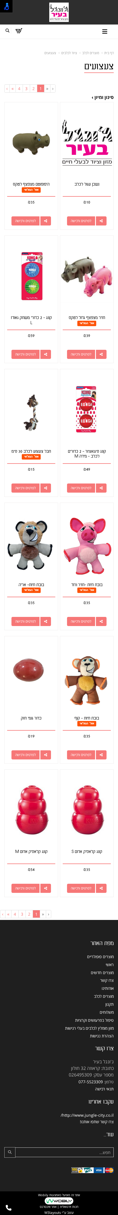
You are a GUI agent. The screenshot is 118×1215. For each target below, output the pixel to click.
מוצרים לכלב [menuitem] (104, 996)
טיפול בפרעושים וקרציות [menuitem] (94, 1020)
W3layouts (52, 1212)
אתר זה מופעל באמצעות (59, 1201)
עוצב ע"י (59, 1212)
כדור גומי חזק (31, 718)
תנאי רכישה (104, 1089)
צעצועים (50, 52)
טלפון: (109, 1081)
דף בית (109, 52)
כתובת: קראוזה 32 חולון (92, 1068)
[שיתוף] (101, 220)
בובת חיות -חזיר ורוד (87, 584)
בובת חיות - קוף (86, 718)
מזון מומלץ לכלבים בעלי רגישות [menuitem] (89, 1028)
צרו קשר (104, 1048)
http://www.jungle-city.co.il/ (87, 1115)
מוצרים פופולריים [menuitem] (100, 956)
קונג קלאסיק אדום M (31, 851)
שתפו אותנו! (89, 1121)
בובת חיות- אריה (31, 584)
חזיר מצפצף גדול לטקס (87, 317)
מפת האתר (102, 943)
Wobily (43, 1195)
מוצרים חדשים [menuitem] (102, 972)
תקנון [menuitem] (109, 1004)
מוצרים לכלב (90, 52)
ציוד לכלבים (69, 52)
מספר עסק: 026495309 (91, 1075)
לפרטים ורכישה (81, 220)
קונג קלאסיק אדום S (87, 851)
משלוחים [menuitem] (107, 1012)
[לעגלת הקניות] (18, 30)
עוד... (109, 1134)
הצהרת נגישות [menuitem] (102, 1036)
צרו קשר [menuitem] (107, 980)
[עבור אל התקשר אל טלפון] (8, 1208)
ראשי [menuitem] (110, 964)
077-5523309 (90, 1081)
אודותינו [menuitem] (108, 988)
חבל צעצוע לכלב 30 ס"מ (31, 451)
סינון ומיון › (103, 97)
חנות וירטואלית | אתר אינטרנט (59, 1206)
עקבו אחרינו (101, 1101)
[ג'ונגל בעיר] (58, 12)
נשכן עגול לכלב (86, 184)
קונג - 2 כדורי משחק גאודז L (31, 320)
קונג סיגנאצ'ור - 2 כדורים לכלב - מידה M (87, 454)
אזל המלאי (31, 190)
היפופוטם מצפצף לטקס (31, 184)
